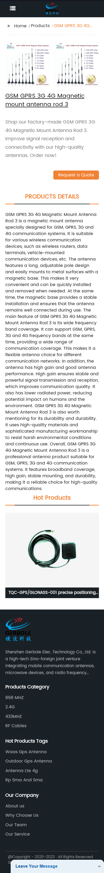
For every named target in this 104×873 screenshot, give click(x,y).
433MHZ (13, 716)
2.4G (10, 707)
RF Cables (15, 726)
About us (14, 806)
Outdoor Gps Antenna (28, 761)
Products (40, 25)
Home (20, 26)
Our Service (17, 834)
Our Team (16, 824)
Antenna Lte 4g (21, 771)
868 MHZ (14, 698)
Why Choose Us (21, 815)
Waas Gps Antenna (26, 752)
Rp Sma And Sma (24, 780)
